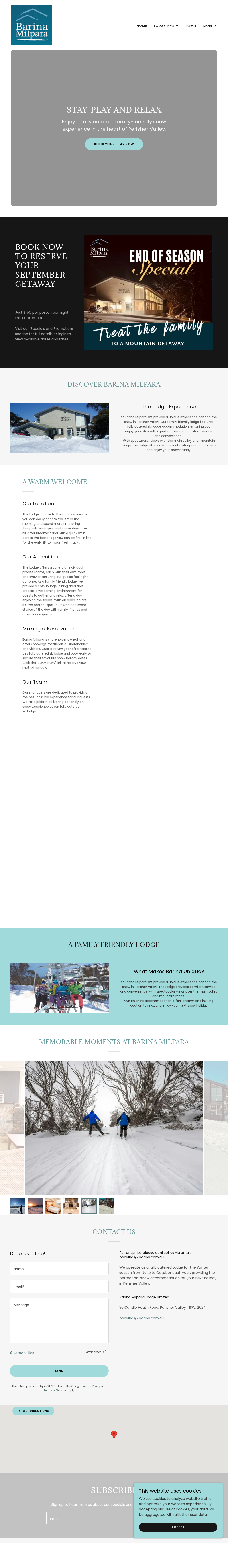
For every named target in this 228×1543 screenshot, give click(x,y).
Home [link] (142, 25)
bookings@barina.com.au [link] (141, 1318)
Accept (178, 1527)
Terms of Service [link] (55, 1390)
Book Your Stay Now (114, 144)
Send (59, 1370)
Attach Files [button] (23, 1353)
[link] (31, 24)
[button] (166, 25)
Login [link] (191, 25)
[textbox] (59, 1268)
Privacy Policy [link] (91, 1386)
